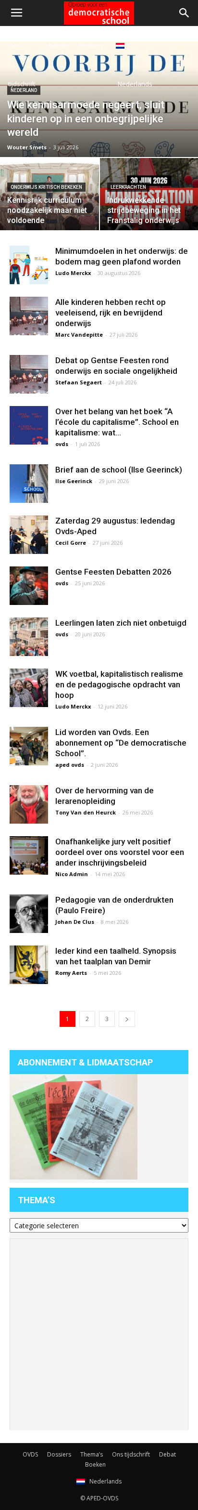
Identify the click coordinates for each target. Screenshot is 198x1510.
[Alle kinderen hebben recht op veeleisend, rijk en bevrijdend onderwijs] (29, 316)
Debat (57, 45)
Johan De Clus (74, 921)
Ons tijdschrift (21, 64)
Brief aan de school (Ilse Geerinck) (118, 469)
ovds (61, 443)
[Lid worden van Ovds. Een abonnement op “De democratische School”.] (29, 746)
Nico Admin (71, 874)
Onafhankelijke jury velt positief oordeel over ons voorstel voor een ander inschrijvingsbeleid (119, 852)
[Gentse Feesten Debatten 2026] (29, 585)
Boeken (91, 45)
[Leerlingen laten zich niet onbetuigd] (29, 636)
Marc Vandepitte (79, 334)
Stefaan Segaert (78, 382)
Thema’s (91, 1454)
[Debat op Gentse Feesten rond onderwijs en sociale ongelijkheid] (29, 374)
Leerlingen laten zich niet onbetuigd (120, 623)
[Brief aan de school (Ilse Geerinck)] (29, 483)
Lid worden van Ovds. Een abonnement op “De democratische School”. (120, 742)
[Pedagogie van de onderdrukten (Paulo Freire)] (29, 913)
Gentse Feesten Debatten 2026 (113, 572)
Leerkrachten (128, 187)
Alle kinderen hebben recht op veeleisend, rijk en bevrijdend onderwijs (110, 312)
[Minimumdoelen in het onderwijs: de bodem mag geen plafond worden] (29, 265)
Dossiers (59, 1454)
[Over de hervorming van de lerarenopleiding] (29, 804)
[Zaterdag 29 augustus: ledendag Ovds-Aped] (29, 534)
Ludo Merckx (73, 272)
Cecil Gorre (70, 542)
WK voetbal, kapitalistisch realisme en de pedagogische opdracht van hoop (119, 684)
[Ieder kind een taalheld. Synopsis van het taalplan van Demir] (29, 964)
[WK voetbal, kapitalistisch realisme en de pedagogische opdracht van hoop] (29, 688)
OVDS (30, 1454)
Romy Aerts (71, 972)
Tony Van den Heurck (85, 812)
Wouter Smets (27, 147)
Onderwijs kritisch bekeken (46, 187)
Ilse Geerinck (73, 481)
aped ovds (69, 764)
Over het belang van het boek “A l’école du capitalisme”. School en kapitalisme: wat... (117, 422)
